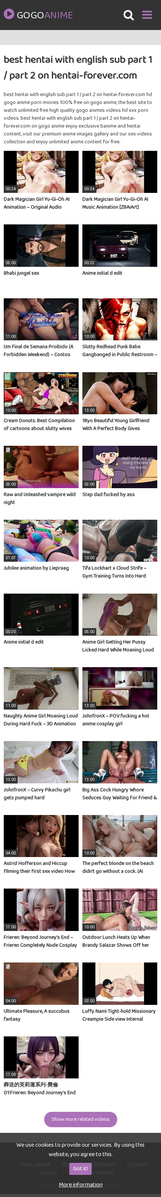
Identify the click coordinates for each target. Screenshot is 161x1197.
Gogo (44, 16)
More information (81, 1184)
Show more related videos (81, 1119)
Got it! (80, 1168)
